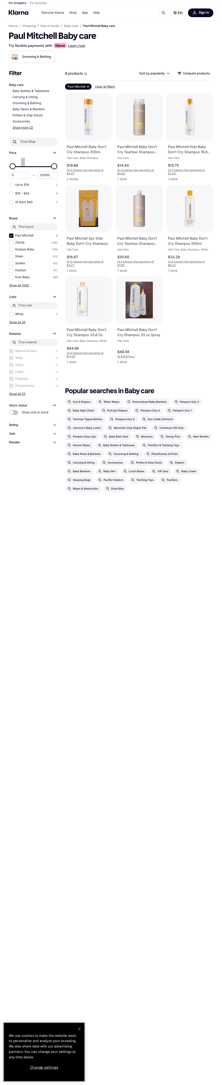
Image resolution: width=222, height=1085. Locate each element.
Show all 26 (17, 322)
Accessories (21, 121)
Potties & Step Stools (28, 115)
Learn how (76, 45)
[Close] (79, 1029)
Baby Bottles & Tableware (31, 91)
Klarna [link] (13, 26)
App (85, 13)
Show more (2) (23, 127)
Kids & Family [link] (50, 26)
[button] (178, 13)
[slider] (13, 166)
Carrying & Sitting (25, 97)
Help (96, 13)
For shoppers (17, 3)
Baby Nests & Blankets (29, 109)
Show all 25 (17, 394)
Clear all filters (105, 86)
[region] (44, 1052)
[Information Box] (85, 73)
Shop (73, 13)
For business (38, 3)
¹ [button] (85, 171)
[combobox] (154, 73)
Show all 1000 (19, 285)
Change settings (44, 1067)
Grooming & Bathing (27, 103)
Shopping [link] (29, 26)
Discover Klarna (52, 13)
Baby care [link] (71, 26)
